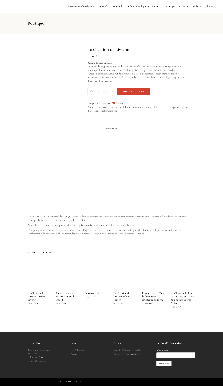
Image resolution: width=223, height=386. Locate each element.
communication (143, 107)
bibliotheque (128, 107)
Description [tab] (111, 128)
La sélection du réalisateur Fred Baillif (65, 296)
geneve (185, 107)
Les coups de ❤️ (107, 103)
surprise (113, 110)
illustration (92, 110)
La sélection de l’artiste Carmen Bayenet (37, 296)
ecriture (164, 107)
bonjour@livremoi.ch (37, 360)
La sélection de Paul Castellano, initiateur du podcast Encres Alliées (182, 298)
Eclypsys (78, 382)
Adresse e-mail (162, 350)
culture (155, 107)
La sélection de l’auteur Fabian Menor (121, 296)
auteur (118, 107)
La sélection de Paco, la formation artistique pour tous (153, 296)
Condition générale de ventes (127, 349)
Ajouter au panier (134, 91)
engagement (175, 107)
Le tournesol (92, 293)
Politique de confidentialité (126, 354)
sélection (103, 110)
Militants (120, 103)
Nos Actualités (77, 349)
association (108, 107)
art (100, 107)
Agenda (74, 354)
